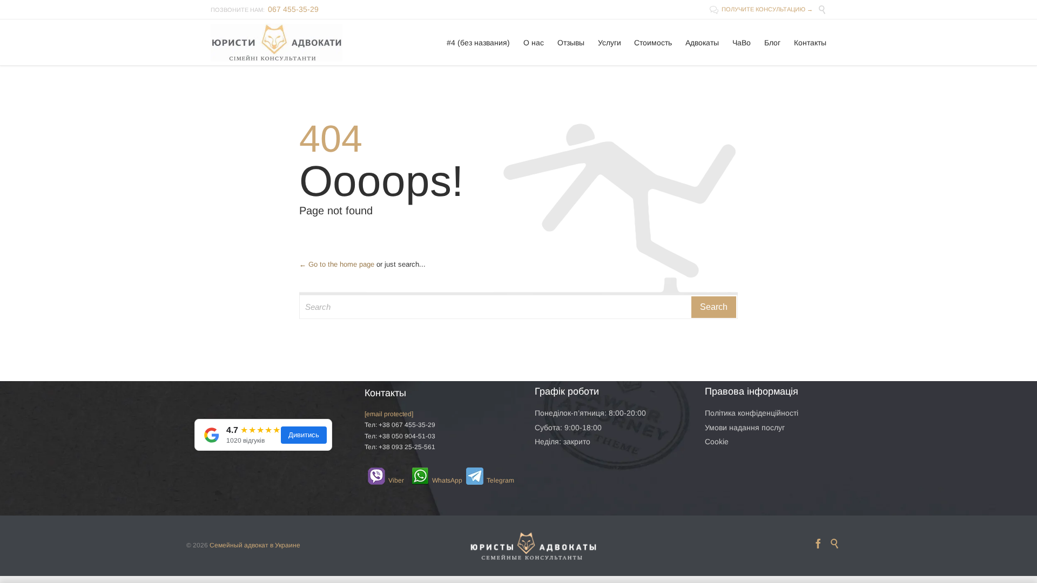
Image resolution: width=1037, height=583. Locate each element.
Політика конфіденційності (751, 413)
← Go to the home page (336, 264)
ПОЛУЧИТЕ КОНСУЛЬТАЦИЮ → (761, 9)
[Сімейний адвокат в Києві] (276, 42)
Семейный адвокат (239, 545)
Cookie (717, 441)
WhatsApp (440, 480)
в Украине (285, 545)
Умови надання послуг (745, 427)
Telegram (494, 480)
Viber (391, 480)
